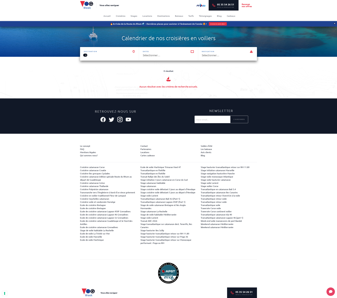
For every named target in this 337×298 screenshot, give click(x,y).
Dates (146, 51)
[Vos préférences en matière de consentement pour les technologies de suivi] (4, 293)
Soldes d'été (206, 146)
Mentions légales (88, 152)
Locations (147, 15)
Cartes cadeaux (147, 155)
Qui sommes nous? (89, 155)
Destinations (163, 15)
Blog (219, 15)
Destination (90, 51)
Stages (134, 15)
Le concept (85, 146)
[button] (86, 55)
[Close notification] (334, 23)
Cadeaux (231, 15)
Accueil (107, 15)
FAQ (82, 149)
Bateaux (179, 15)
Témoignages (205, 15)
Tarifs (191, 15)
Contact (144, 146)
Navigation (208, 51)
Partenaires (145, 149)
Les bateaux (206, 149)
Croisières (120, 15)
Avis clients (206, 152)
